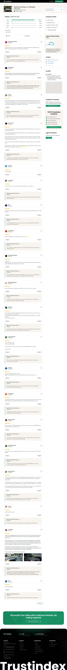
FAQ (36, 653)
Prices (21, 642)
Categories (51, 1)
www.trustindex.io (7, 657)
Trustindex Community (10, 652)
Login (49, 137)
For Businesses (59, 1)
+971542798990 (50, 63)
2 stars (7, 25)
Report (39, 51)
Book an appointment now (42, 635)
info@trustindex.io (7, 658)
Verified (8, 35)
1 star (7, 27)
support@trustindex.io (26, 635)
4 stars (7, 21)
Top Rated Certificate (52, 30)
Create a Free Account (32, 621)
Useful (8, 51)
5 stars (7, 19)
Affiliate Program (23, 649)
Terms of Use (37, 646)
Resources (22, 646)
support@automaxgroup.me (52, 59)
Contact (21, 648)
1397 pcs (9, 32)
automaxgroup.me (50, 61)
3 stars (7, 23)
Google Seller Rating (39, 651)
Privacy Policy (38, 648)
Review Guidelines (38, 649)
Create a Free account (52, 105)
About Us (22, 644)
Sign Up (36, 644)
